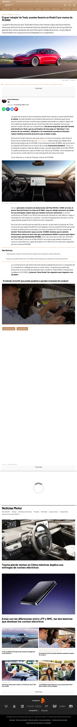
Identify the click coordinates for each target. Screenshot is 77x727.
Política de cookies (33, 720)
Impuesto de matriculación (10, 514)
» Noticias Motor (12, 464)
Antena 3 (4, 464)
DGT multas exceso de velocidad (24, 1)
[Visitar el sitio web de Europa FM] (62, 706)
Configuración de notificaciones (34, 723)
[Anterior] (14, 1)
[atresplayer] (65, 5)
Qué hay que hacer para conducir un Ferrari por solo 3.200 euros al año (19, 685)
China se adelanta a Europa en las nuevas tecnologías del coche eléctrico (18, 652)
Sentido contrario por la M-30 (48, 1)
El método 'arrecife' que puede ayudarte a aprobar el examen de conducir (36, 281)
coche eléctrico (9, 329)
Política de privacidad (21, 720)
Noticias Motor (12, 508)
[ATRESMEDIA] (38, 700)
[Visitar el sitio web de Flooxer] (44, 710)
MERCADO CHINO (7, 562)
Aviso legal (12, 720)
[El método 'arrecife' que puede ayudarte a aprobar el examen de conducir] (57, 638)
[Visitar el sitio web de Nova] (30, 706)
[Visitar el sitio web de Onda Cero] (54, 706)
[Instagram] (8, 102)
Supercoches (55, 9)
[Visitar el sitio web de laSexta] (14, 706)
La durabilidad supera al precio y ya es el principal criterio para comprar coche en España (55, 685)
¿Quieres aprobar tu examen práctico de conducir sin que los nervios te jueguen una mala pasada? (56, 650)
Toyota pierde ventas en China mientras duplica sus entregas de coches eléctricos (33, 254)
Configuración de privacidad (59, 720)
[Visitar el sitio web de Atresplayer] (34, 710)
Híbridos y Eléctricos (26, 9)
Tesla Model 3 (42, 141)
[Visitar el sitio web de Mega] (38, 706)
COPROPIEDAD (6, 682)
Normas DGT (6, 9)
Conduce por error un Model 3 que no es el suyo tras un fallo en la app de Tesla (33, 84)
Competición (66, 9)
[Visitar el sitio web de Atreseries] (46, 706)
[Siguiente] (73, 1)
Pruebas (38, 9)
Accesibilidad (47, 723)
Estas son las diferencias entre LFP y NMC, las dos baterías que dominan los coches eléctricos (37, 259)
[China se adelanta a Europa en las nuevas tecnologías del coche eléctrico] (20, 638)
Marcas (14, 9)
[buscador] (70, 5)
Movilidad (46, 9)
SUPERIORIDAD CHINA (8, 650)
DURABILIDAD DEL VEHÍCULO (47, 682)
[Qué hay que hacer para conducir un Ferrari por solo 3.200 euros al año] (20, 670)
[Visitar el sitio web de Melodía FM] (71, 706)
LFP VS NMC (5, 616)
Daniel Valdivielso (13, 99)
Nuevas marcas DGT (62, 1)
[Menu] (74, 5)
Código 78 (36, 1)
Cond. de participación (45, 720)
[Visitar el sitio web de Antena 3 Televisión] (6, 706)
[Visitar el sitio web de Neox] (22, 706)
